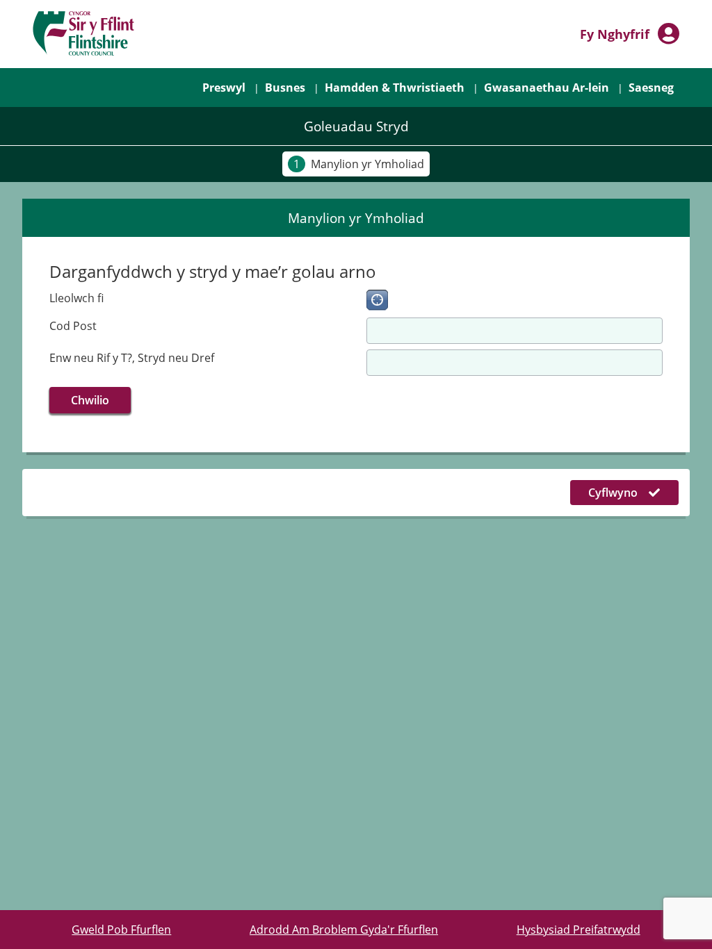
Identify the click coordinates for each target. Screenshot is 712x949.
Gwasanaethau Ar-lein (546, 87)
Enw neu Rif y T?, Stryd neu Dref (131, 357)
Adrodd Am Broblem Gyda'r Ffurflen (344, 929)
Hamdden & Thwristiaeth (394, 87)
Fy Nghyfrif (614, 34)
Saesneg (651, 87)
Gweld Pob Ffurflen (121, 929)
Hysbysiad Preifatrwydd (578, 929)
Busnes (285, 87)
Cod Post (73, 325)
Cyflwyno (613, 492)
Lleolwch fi (76, 298)
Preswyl (226, 87)
